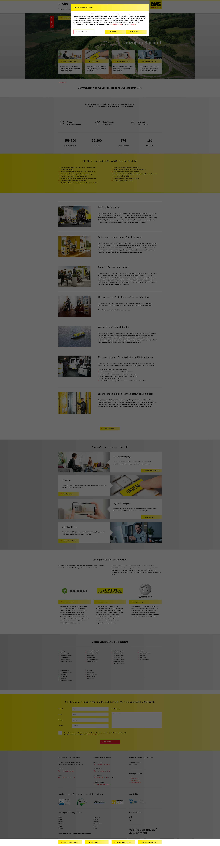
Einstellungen (82, 32)
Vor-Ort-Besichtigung (70, 842)
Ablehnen (112, 32)
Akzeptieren (134, 32)
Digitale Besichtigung (123, 842)
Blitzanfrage (93, 842)
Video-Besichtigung (149, 842)
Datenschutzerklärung (116, 24)
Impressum (133, 24)
